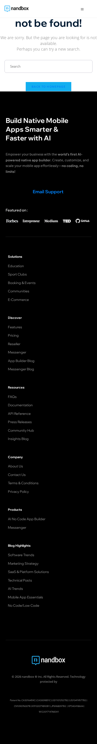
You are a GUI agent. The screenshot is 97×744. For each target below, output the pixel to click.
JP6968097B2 (58, 706)
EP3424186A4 (75, 706)
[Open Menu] (82, 9)
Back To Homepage (48, 86)
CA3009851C (44, 700)
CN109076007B (22, 706)
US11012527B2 (60, 700)
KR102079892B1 (41, 706)
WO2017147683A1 (49, 711)
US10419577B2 (78, 700)
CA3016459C (28, 700)
